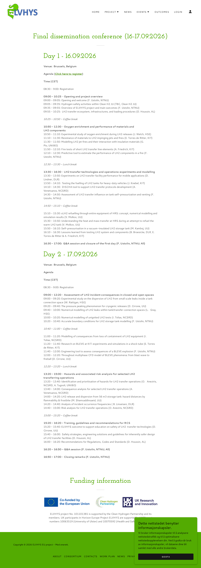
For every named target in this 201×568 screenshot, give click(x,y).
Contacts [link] (90, 556)
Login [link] (178, 12)
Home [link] (96, 12)
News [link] (128, 12)
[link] (23, 11)
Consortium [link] (72, 556)
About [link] (57, 556)
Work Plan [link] (107, 556)
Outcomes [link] (162, 12)
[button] (112, 12)
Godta (166, 556)
